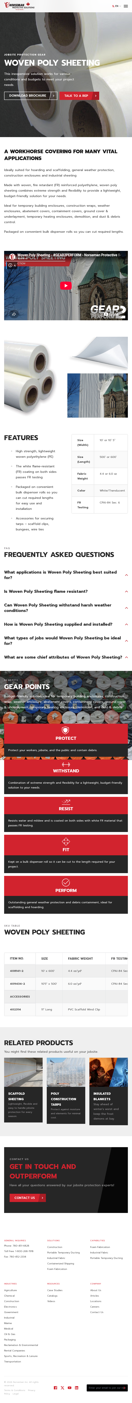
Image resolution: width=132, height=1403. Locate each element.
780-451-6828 (21, 1246)
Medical (8, 1329)
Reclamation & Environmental (21, 1345)
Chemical (9, 1296)
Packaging (10, 1339)
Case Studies (55, 1290)
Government (11, 1312)
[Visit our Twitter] (62, 1388)
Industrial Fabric (56, 1258)
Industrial (9, 1318)
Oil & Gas (9, 1334)
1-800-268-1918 (24, 1251)
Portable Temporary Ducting (63, 1252)
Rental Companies (14, 1350)
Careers (94, 1307)
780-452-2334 (17, 1257)
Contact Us (96, 1312)
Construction (54, 1247)
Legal (16, 1393)
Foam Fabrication (57, 1269)
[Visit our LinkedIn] (76, 1388)
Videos (51, 1301)
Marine (8, 1323)
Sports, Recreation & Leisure (21, 1356)
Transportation (12, 1361)
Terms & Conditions (14, 1390)
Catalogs (52, 1296)
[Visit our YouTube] (69, 1388)
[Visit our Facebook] (55, 1388)
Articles (94, 1296)
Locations (95, 1301)
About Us (95, 1290)
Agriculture (10, 1290)
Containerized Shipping (60, 1263)
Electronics (10, 1307)
